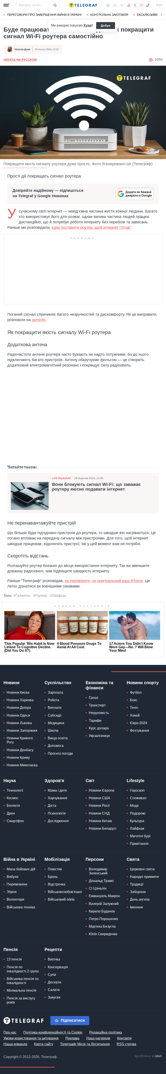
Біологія (13, 805)
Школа (53, 730)
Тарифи (95, 720)
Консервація (58, 967)
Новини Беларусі (102, 828)
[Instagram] (141, 5)
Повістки (55, 869)
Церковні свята (142, 869)
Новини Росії (99, 805)
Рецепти (53, 949)
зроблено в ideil (148, 1056)
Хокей (135, 715)
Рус (159, 5)
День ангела (140, 899)
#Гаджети (22, 595)
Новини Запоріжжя (22, 730)
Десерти (54, 982)
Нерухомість (99, 713)
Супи (52, 974)
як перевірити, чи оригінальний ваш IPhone (104, 581)
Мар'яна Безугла (102, 926)
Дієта (52, 805)
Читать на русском (20, 59)
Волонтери (15, 899)
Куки (88, 25)
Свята (133, 859)
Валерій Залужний (104, 904)
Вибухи (12, 877)
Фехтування (139, 730)
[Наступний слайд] (161, 15)
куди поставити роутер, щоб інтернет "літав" (91, 227)
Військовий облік (61, 899)
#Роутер (40, 595)
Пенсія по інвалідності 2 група (23, 969)
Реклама (72, 1038)
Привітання (139, 843)
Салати (54, 990)
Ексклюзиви (147, 14)
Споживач (138, 798)
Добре (105, 25)
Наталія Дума (22, 49)
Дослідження (58, 821)
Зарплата (55, 692)
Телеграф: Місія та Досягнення (85, 1044)
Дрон (11, 813)
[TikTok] (147, 5)
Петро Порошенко (103, 919)
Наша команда (15, 1044)
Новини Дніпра (19, 707)
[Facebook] (108, 5)
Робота (53, 700)
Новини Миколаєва (22, 765)
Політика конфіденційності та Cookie (52, 1032)
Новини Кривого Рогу (20, 740)
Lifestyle (135, 780)
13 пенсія (14, 959)
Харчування (57, 798)
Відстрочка (56, 884)
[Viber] (114, 5)
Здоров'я (54, 780)
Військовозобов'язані (65, 892)
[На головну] (83, 5)
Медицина (56, 723)
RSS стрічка (126, 1044)
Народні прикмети (144, 877)
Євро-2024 (138, 723)
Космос (12, 798)
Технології (15, 790)
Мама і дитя (57, 790)
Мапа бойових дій (21, 869)
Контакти (124, 1038)
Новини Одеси (18, 715)
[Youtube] (128, 5)
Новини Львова (19, 723)
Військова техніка (21, 907)
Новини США (99, 798)
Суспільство (58, 682)
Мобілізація (57, 859)
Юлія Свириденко (103, 934)
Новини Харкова (20, 700)
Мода (134, 805)
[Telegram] (121, 5)
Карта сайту (43, 1044)
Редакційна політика (105, 1032)
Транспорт (97, 705)
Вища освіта (58, 738)
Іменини (136, 907)
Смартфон (15, 821)
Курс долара (99, 728)
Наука (9, 780)
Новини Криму (18, 757)
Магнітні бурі (140, 836)
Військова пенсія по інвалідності (23, 981)
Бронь (53, 877)
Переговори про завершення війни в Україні (44, 14)
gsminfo (38, 320)
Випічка (54, 959)
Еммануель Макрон (104, 896)
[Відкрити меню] (6, 5)
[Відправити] (55, 5)
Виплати (54, 707)
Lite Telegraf (61, 478)
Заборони (138, 892)
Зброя (12, 892)
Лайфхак (137, 828)
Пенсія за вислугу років (21, 1000)
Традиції (136, 884)
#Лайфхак (58, 595)
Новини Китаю (100, 821)
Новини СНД (99, 813)
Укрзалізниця (99, 736)
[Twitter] (135, 5)
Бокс (133, 700)
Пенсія (10, 949)
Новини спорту (143, 682)
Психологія (57, 813)
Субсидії (54, 715)
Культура (137, 821)
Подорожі (137, 813)
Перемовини (17, 884)
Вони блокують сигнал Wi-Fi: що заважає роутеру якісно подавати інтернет (96, 486)
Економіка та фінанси (99, 685)
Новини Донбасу (20, 750)
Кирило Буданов (102, 911)
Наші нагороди (98, 1038)
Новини (11, 682)
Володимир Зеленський (98, 871)
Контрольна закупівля (109, 14)
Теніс (134, 707)
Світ (90, 780)
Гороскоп (137, 790)
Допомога (56, 745)
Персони (95, 859)
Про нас (9, 1032)
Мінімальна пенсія (21, 990)
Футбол (136, 692)
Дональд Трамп (101, 881)
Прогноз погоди (60, 753)
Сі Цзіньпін (98, 888)
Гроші (93, 697)
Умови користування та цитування (31, 1038)
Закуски (54, 997)
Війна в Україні (19, 859)
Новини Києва (18, 692)
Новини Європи (101, 790)
